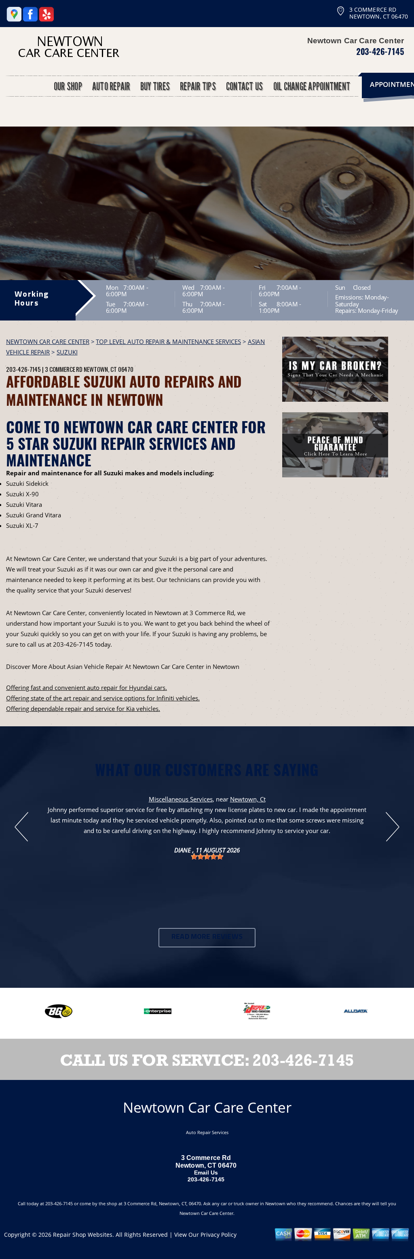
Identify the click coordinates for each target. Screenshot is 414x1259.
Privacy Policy (219, 1234)
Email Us (206, 1172)
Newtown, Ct (248, 799)
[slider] (207, 856)
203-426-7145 (380, 51)
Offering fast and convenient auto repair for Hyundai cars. (86, 687)
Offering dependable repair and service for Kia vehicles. (83, 708)
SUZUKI (67, 352)
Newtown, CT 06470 (108, 369)
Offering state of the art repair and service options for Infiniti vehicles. (103, 698)
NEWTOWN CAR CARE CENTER (47, 341)
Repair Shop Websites (82, 1234)
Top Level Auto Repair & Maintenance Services (168, 341)
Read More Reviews (207, 937)
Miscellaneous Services (181, 799)
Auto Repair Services (207, 1132)
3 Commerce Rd (63, 369)
